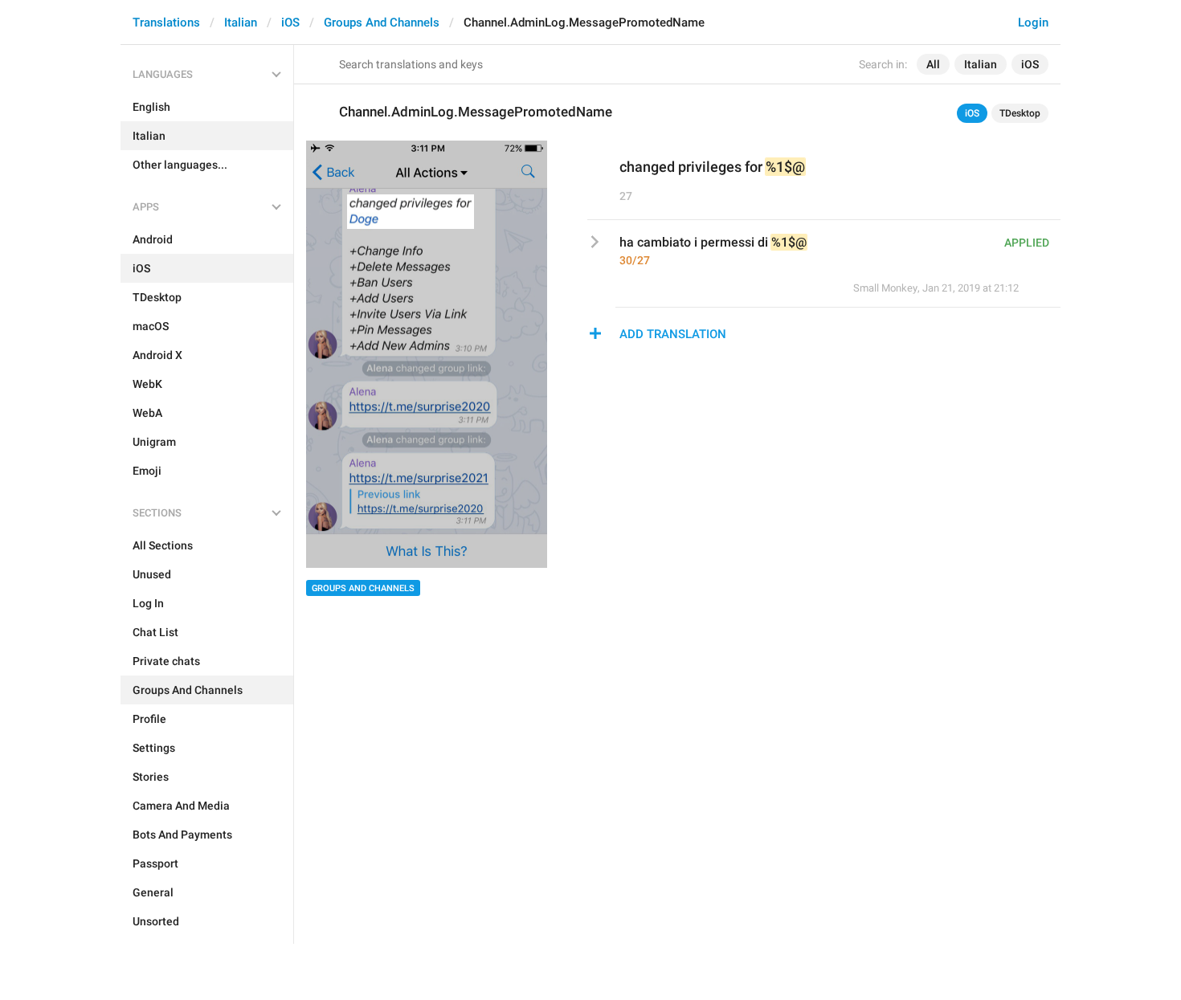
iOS (290, 22)
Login (1033, 22)
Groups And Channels (381, 22)
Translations (166, 22)
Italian (240, 22)
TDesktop (1019, 113)
